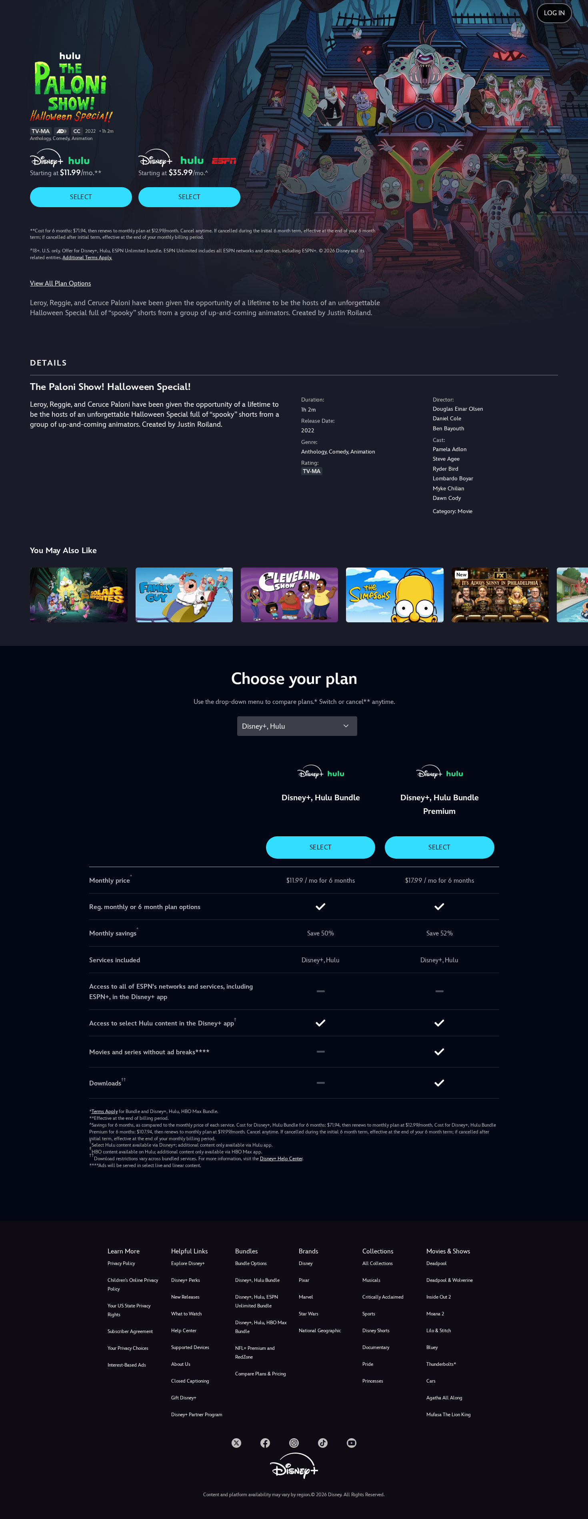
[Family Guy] (184, 595)
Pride (367, 1364)
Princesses (372, 1381)
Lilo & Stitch (438, 1330)
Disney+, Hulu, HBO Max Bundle (261, 1327)
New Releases (185, 1297)
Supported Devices (190, 1347)
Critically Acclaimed (383, 1297)
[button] (198, 1251)
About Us (180, 1364)
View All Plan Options (60, 283)
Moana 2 (435, 1314)
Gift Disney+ (183, 1398)
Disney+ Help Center (281, 1158)
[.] (236, 1443)
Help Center (183, 1330)
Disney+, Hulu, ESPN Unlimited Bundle (256, 1301)
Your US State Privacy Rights (129, 1310)
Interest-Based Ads (127, 1365)
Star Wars (308, 1314)
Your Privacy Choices (128, 1348)
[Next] (572, 593)
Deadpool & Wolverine (449, 1280)
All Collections (377, 1263)
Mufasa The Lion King (448, 1414)
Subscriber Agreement (130, 1331)
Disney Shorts (376, 1330)
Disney (305, 1263)
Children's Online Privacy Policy (133, 1284)
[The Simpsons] (394, 595)
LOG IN (554, 13)
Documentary (375, 1347)
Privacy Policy (121, 1263)
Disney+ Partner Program (196, 1414)
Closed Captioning (190, 1381)
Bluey (432, 1347)
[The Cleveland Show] (289, 595)
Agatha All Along (444, 1398)
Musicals (371, 1280)
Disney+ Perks (185, 1280)
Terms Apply (105, 1111)
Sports (368, 1314)
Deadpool (436, 1263)
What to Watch (186, 1314)
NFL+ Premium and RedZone (255, 1352)
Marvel (306, 1297)
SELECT (81, 197)
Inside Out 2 (438, 1297)
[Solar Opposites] (78, 595)
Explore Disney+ (188, 1263)
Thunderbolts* (441, 1364)
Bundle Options (251, 1263)
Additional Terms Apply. (87, 257)
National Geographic (320, 1330)
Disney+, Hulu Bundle (257, 1280)
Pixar (304, 1280)
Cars (431, 1381)
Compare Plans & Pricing (260, 1374)
